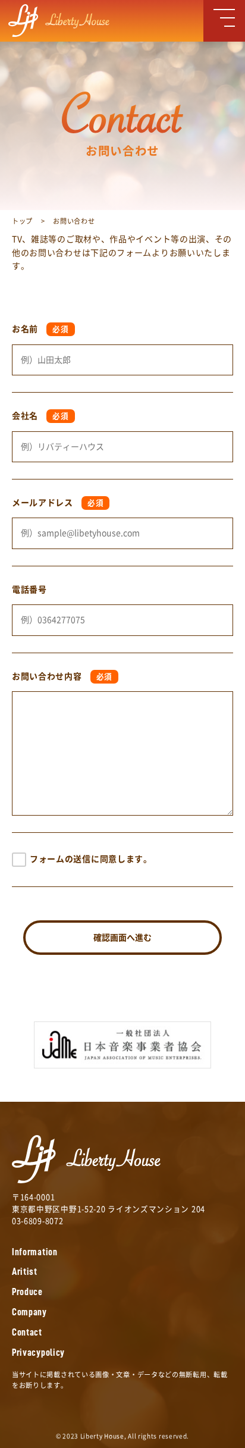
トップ (22, 221)
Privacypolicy (38, 1352)
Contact (27, 1332)
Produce (27, 1292)
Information (35, 1252)
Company (29, 1312)
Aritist (24, 1272)
